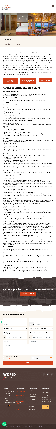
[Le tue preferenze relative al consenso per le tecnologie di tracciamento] (1, 321)
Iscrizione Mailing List (11, 356)
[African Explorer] (6, 6)
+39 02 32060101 (7, 399)
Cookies (31, 406)
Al (29, 337)
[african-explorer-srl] (48, 374)
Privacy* (7, 359)
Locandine (32, 399)
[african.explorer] (52, 374)
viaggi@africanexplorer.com (13, 402)
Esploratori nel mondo (33, 410)
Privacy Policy (33, 403)
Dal (4, 337)
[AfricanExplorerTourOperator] (44, 374)
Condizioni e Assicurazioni (32, 395)
